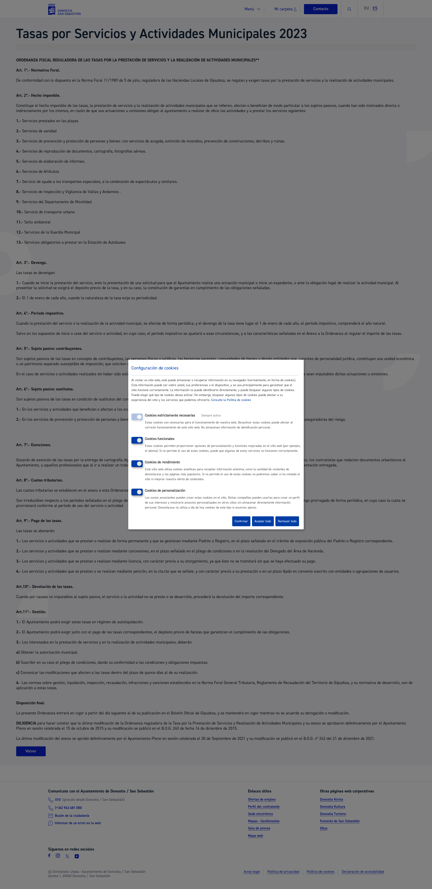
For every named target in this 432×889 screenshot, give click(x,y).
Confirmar (241, 521)
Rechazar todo (287, 521)
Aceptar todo (262, 521)
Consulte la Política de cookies (231, 400)
